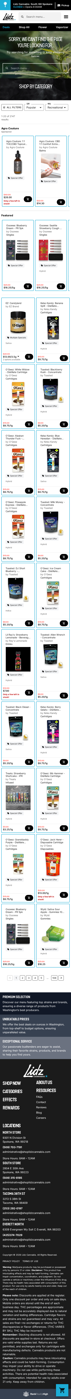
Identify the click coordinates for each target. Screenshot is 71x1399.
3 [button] (29, 977)
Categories (12, 1091)
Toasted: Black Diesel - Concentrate (18, 708)
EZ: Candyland (13, 303)
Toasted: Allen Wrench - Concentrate (52, 636)
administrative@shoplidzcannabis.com (26, 1151)
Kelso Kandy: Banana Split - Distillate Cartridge (51, 306)
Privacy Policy (11, 1261)
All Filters (14, 107)
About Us (44, 1082)
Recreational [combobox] (55, 107)
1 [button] (16, 977)
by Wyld (45, 915)
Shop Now (12, 1083)
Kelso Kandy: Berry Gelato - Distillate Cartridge (50, 710)
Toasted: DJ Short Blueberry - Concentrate (15, 571)
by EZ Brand (12, 306)
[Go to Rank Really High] (35, 1393)
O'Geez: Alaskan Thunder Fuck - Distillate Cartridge (16, 438)
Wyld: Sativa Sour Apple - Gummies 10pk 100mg (52, 912)
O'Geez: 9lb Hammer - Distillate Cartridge (52, 774)
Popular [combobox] (31, 107)
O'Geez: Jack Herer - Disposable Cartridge (51, 841)
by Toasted (46, 375)
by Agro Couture (15, 147)
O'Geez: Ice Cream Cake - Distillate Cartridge (50, 571)
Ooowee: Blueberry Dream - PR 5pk (16, 227)
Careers (41, 1117)
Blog (39, 1112)
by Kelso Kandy (48, 309)
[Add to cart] (28, 199)
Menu (49, 104)
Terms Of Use (30, 1261)
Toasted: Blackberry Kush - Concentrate (51, 371)
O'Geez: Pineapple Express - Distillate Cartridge (16, 505)
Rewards (11, 1108)
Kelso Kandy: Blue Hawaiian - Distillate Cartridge (51, 438)
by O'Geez (11, 375)
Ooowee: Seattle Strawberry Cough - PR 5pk (50, 228)
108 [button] (54, 977)
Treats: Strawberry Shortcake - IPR (16, 774)
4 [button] (35, 977)
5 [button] (41, 977)
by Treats (11, 779)
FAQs (39, 1096)
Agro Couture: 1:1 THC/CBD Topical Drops (15, 144)
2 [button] (22, 977)
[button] (41, 5)
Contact (41, 1102)
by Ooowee (12, 231)
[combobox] (42, 16)
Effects (10, 1100)
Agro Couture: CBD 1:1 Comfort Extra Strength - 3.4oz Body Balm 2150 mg (50, 145)
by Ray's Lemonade (16, 640)
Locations (12, 1126)
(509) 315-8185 (12, 1177)
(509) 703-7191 (12, 1147)
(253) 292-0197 (12, 1208)
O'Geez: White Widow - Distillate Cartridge (17, 371)
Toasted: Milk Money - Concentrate (52, 503)
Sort (28, 104)
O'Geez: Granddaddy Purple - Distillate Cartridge (17, 842)
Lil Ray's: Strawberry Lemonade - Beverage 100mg (18, 637)
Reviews (41, 1107)
